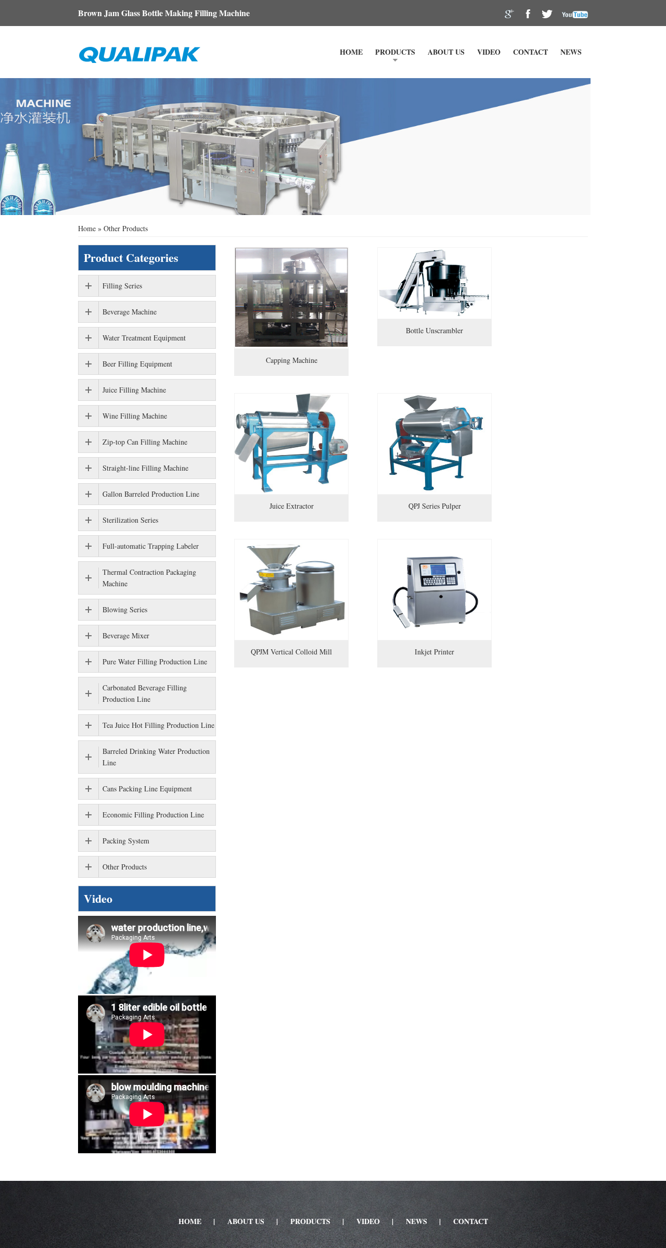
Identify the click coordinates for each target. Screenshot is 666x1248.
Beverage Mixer (126, 635)
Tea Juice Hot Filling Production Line (158, 725)
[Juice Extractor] (291, 444)
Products (395, 51)
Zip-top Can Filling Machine (145, 442)
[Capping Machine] (291, 298)
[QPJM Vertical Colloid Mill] (291, 589)
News (571, 51)
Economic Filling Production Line (153, 815)
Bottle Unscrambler (434, 330)
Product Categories (131, 257)
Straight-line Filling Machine (145, 468)
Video (489, 51)
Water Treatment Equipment (144, 338)
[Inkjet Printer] (434, 589)
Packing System (126, 841)
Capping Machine (291, 360)
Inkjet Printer (434, 652)
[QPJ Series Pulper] (434, 444)
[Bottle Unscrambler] (434, 283)
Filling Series (122, 286)
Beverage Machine (130, 312)
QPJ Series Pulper (434, 506)
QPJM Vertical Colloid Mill (291, 652)
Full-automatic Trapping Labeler (151, 546)
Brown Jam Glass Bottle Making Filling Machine (164, 13)
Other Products (125, 867)
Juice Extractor (292, 506)
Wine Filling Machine (135, 416)
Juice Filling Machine (134, 390)
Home (351, 51)
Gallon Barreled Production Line (151, 494)
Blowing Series (125, 609)
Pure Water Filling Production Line (155, 661)
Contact (530, 51)
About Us (446, 51)
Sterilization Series (130, 520)
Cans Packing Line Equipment (147, 788)
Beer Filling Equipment (137, 364)
